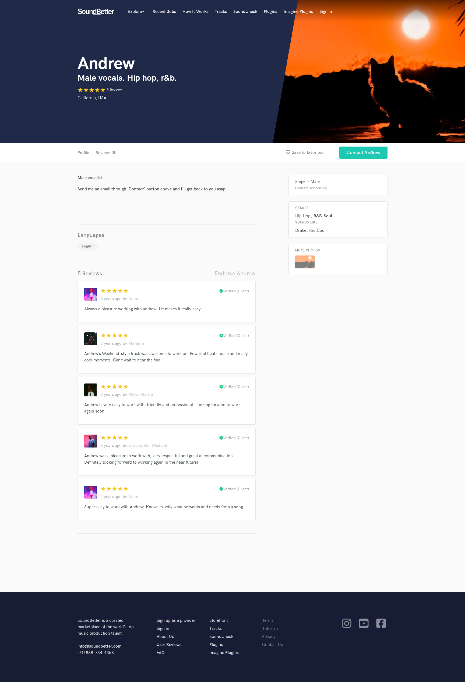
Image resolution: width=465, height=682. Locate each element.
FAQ (161, 652)
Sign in (325, 11)
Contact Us (272, 644)
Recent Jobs (164, 11)
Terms (267, 620)
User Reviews (169, 644)
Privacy (269, 636)
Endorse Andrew (235, 273)
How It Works (195, 11)
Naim (133, 298)
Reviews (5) (106, 152)
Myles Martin (140, 394)
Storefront (218, 620)
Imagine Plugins (298, 11)
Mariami (136, 343)
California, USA (92, 98)
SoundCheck (245, 11)
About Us (165, 636)
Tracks (221, 11)
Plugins (270, 11)
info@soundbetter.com (99, 646)
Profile (83, 152)
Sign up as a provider (176, 620)
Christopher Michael (147, 445)
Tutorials (270, 628)
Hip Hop (303, 216)
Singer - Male (307, 181)
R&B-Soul (322, 216)
